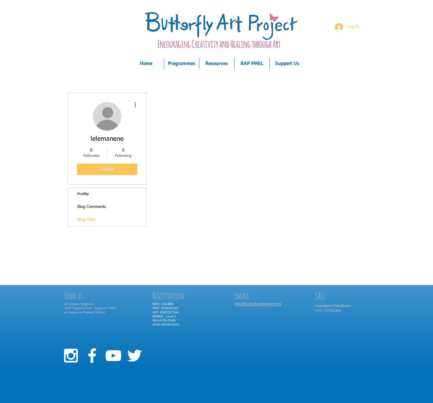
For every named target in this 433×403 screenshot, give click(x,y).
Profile (83, 194)
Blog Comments (91, 207)
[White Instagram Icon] (71, 355)
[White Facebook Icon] (92, 355)
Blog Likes (86, 220)
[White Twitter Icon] (134, 355)
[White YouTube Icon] (113, 355)
